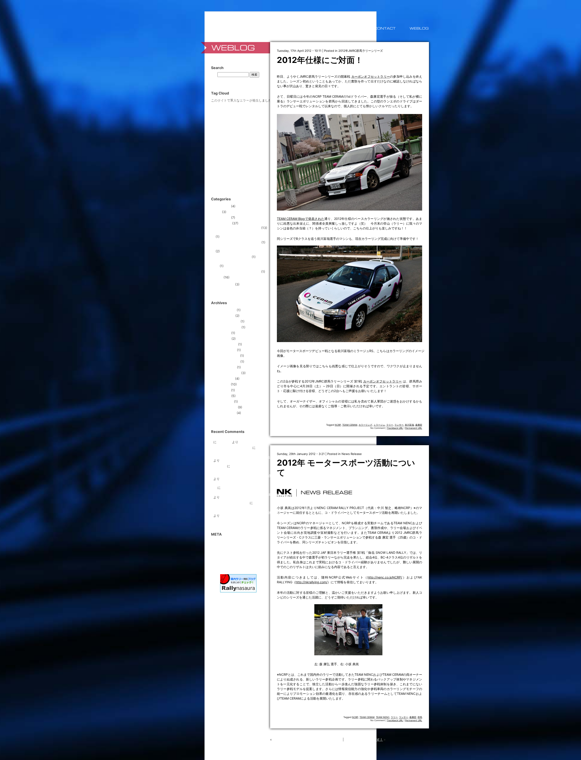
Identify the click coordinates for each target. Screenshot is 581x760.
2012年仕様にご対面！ (320, 60)
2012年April (221, 396)
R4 (254, 104)
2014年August (223, 316)
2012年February (225, 407)
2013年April (222, 338)
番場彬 (230, 180)
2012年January (224, 413)
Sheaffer (218, 109)
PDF (248, 104)
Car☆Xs (232, 100)
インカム (237, 125)
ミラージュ (379, 424)
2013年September (227, 327)
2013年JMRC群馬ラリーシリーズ (240, 248)
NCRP (338, 424)
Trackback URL (395, 428)
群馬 (420, 717)
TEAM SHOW (227, 119)
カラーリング (365, 424)
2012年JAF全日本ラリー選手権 (238, 228)
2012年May (221, 390)
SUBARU (239, 109)
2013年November (226, 321)
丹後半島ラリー (257, 160)
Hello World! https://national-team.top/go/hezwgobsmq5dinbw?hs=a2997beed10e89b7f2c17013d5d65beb (246, 507)
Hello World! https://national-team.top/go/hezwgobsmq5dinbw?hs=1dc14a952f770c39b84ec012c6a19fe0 (245, 470)
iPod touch (219, 104)
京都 (216, 167)
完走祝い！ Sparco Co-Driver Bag (238, 439)
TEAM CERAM (349, 424)
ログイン (219, 541)
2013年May (221, 333)
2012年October (224, 367)
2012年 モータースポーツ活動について (346, 467)
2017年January (224, 310)
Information (221, 217)
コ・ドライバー (230, 137)
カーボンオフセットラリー (370, 76)
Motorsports (222, 223)
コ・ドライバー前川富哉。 (232, 448)
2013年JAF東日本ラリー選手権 (238, 242)
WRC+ (246, 120)
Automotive (221, 206)
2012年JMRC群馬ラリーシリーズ (360, 50)
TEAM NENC (382, 717)
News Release (352, 454)
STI (226, 109)
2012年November (226, 361)
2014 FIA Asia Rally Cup (233, 257)
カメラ (227, 131)
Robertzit (224, 442)
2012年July (221, 384)
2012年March (223, 401)
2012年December (226, 356)
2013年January (224, 350)
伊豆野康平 (227, 167)
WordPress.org (224, 558)
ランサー (399, 424)
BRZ (224, 100)
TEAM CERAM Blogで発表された (300, 219)
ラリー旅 (219, 466)
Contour (245, 99)
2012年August (223, 378)
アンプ (225, 125)
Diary (217, 212)
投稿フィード (222, 547)
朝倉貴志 (257, 174)
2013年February (225, 344)
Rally (219, 277)
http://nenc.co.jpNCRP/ (384, 577)
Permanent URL (413, 428)
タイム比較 (235, 143)
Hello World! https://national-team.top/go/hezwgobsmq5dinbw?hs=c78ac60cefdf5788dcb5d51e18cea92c (245, 491)
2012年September (226, 373)
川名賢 (234, 173)
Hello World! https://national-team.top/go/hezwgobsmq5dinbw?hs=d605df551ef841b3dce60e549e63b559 (246, 452)
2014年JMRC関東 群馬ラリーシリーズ (242, 264)
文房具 (247, 174)
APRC (216, 100)
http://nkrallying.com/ (311, 582)
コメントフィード (226, 553)
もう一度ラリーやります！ (364, 739)
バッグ (246, 143)
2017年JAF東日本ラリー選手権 (238, 271)
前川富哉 (409, 424)
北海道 (258, 167)
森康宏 (418, 424)
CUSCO (257, 100)
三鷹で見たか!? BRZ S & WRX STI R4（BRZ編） (307, 739)
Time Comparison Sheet (231, 503)
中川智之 (240, 160)
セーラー (223, 143)
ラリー (389, 424)
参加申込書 (219, 174)
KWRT (230, 104)
